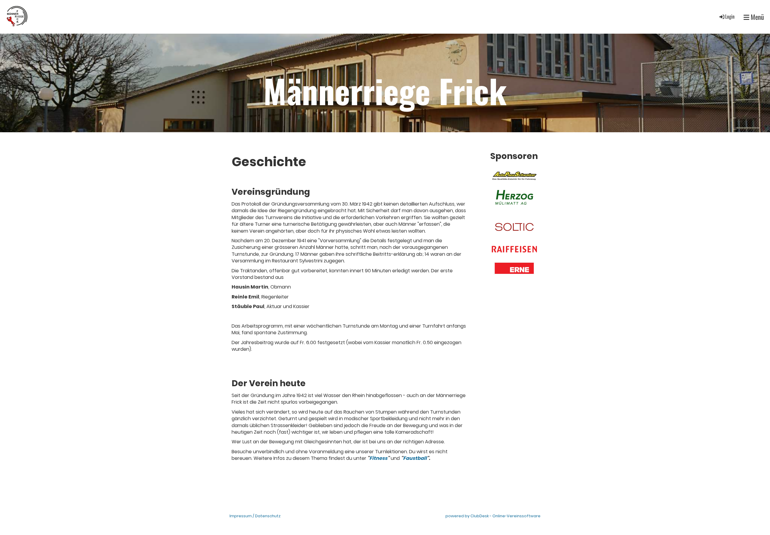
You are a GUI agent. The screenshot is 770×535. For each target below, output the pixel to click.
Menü (756, 17)
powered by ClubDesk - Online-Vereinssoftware (493, 515)
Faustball (415, 458)
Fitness (378, 458)
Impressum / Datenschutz (255, 515)
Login (730, 16)
